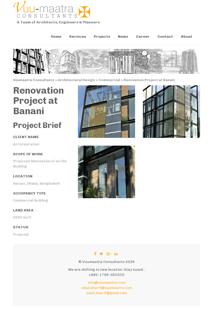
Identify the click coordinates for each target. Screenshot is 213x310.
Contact (165, 36)
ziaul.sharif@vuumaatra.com (106, 288)
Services (77, 36)
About (186, 36)
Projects (102, 36)
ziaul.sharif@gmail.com (106, 293)
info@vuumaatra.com (106, 282)
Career (143, 36)
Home (56, 36)
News (123, 36)
